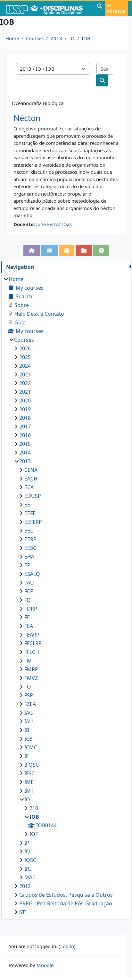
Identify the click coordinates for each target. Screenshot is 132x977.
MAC (30, 877)
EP (27, 565)
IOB (86, 38)
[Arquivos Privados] (84, 250)
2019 (25, 409)
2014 (25, 452)
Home (12, 38)
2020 (25, 400)
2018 (25, 417)
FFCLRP (33, 643)
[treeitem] (66, 595)
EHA (29, 556)
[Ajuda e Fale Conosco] (101, 250)
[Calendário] (67, 250)
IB (26, 730)
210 (33, 808)
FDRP (30, 608)
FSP (28, 695)
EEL (28, 530)
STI (23, 912)
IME (29, 782)
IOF (33, 834)
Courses (35, 38)
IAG (28, 712)
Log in (67, 946)
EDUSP (32, 495)
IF (26, 756)
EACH (30, 478)
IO (72, 38)
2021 (25, 391)
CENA (30, 469)
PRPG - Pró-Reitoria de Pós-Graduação (65, 903)
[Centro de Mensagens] (49, 250)
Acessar (116, 11)
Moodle (45, 965)
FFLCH (31, 652)
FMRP (31, 669)
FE (27, 617)
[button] (100, 8)
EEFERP (33, 521)
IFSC (29, 773)
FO (27, 686)
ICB (28, 738)
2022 (25, 383)
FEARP (31, 634)
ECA (29, 487)
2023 (25, 374)
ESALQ (32, 573)
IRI (27, 868)
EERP (30, 539)
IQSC (30, 860)
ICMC (30, 747)
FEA (28, 625)
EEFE (30, 513)
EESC (30, 547)
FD (27, 599)
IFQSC (31, 764)
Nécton (27, 118)
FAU (29, 582)
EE (27, 504)
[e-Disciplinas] (47, 9)
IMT (29, 790)
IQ (27, 851)
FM (28, 660)
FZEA (30, 704)
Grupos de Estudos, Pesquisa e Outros (66, 894)
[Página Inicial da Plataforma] (31, 250)
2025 (25, 357)
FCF (28, 591)
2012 (25, 886)
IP (26, 842)
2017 (25, 426)
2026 (25, 348)
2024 (25, 365)
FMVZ (31, 678)
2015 (25, 443)
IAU (28, 721)
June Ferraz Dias (54, 224)
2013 (56, 38)
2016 (25, 435)
